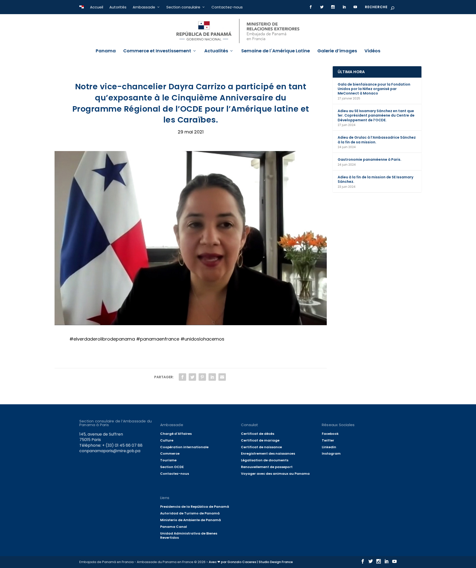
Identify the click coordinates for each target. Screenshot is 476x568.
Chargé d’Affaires (176, 433)
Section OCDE (172, 467)
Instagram (331, 453)
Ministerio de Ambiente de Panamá (190, 520)
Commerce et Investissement (157, 51)
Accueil (96, 7)
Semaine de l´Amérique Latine (275, 51)
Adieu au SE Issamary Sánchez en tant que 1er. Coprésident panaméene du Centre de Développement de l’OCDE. (376, 115)
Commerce (169, 453)
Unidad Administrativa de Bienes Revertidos (188, 535)
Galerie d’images (337, 51)
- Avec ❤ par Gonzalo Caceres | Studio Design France (249, 562)
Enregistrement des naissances (268, 453)
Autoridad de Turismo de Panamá (190, 513)
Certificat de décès (257, 433)
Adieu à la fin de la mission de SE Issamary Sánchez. (375, 179)
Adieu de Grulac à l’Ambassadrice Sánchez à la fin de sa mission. (377, 139)
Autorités (117, 7)
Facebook (330, 433)
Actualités (216, 51)
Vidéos (372, 51)
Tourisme (168, 460)
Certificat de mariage (260, 440)
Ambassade (144, 7)
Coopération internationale (184, 447)
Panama (106, 51)
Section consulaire (183, 7)
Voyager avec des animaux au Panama (275, 473)
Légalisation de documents (264, 460)
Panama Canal (173, 526)
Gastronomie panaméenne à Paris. (369, 159)
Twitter (328, 440)
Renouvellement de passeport (267, 467)
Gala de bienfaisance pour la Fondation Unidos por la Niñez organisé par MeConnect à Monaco (374, 89)
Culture (166, 440)
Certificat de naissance (261, 447)
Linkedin (329, 447)
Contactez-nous (227, 7)
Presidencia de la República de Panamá (194, 506)
